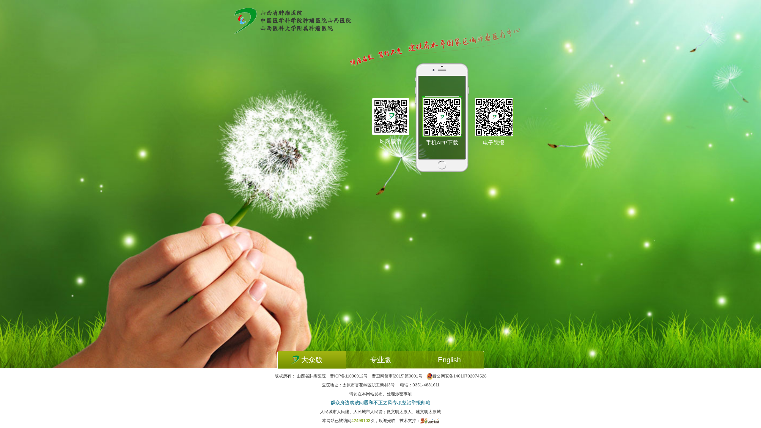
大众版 (312, 360)
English (449, 360)
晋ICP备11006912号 (349, 376)
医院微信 (390, 141)
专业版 (380, 360)
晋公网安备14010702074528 (460, 376)
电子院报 (493, 143)
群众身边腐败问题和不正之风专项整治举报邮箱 (380, 402)
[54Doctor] (429, 420)
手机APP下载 (442, 143)
